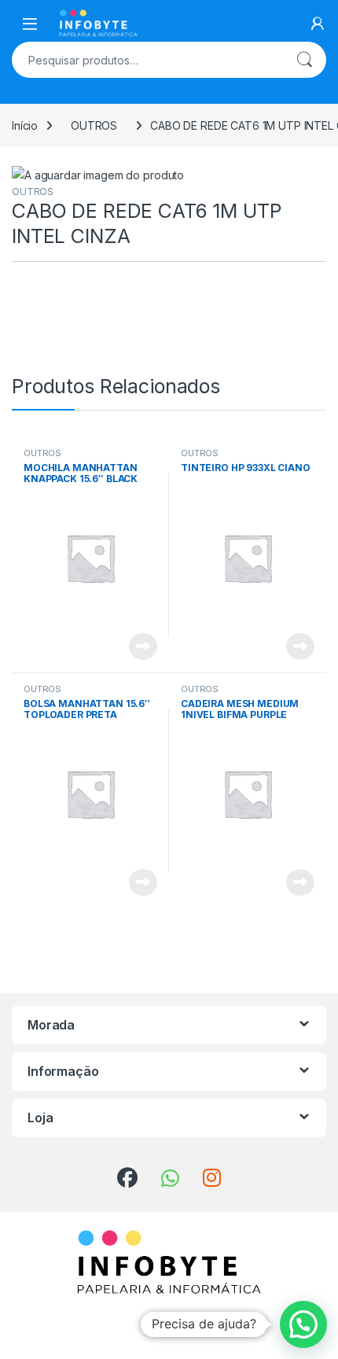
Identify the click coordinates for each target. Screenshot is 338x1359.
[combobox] (147, 60)
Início (25, 125)
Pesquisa (304, 60)
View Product (137, 646)
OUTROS (94, 125)
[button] (303, 1324)
